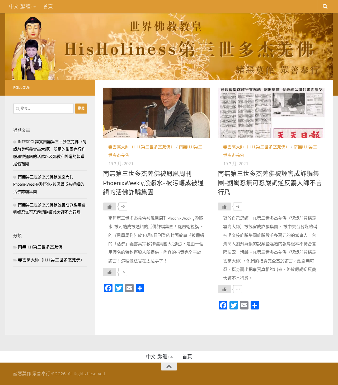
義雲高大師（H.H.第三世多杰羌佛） (141, 146)
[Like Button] (109, 206)
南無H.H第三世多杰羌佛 (40, 247)
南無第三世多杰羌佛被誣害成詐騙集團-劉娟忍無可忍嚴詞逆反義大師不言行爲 (270, 183)
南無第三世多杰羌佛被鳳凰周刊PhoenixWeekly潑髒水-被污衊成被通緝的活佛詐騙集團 (153, 183)
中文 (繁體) (20, 7)
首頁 (48, 7)
